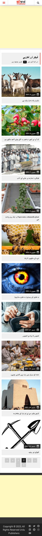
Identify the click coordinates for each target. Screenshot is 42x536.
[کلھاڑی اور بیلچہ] (21, 433)
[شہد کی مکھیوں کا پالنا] (21, 239)
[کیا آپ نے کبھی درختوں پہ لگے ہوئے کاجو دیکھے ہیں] (21, 120)
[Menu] (4, 2)
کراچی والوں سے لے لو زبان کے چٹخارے (26, 413)
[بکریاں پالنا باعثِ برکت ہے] (21, 81)
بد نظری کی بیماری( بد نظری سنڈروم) (26, 297)
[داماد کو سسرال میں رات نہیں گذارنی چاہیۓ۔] (21, 355)
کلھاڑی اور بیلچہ (33, 452)
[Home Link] (21, 2)
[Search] (38, 3)
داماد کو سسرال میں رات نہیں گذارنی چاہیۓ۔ (25, 375)
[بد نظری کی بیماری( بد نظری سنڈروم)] (21, 278)
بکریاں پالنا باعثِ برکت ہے (30, 100)
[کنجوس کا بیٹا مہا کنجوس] (21, 317)
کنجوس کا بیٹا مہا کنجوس (31, 336)
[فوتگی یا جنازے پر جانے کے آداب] (21, 159)
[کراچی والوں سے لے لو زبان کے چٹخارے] (21, 394)
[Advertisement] (21, 27)
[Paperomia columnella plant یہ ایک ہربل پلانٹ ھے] (21, 198)
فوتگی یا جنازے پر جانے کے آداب (28, 178)
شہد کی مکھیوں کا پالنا (31, 258)
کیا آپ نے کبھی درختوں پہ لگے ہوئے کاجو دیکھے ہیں (21, 139)
